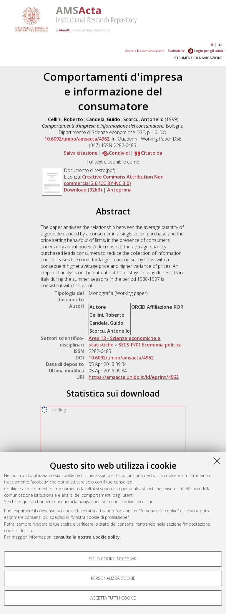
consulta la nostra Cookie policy (87, 537)
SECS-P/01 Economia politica (150, 344)
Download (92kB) (83, 189)
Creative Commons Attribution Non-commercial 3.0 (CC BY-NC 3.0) (114, 180)
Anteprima (119, 189)
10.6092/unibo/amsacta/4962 (76, 139)
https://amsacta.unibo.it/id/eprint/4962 (134, 377)
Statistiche (176, 50)
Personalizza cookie (113, 578)
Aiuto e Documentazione (144, 50)
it (212, 44)
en (220, 44)
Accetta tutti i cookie (113, 598)
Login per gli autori (209, 50)
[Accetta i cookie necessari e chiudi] (217, 461)
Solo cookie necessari (113, 559)
